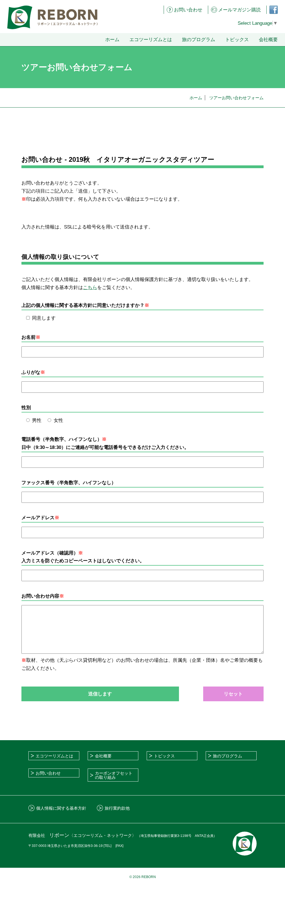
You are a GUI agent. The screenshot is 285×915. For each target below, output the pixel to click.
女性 (58, 420)
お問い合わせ (188, 10)
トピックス (237, 39)
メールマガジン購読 (239, 10)
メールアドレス (40, 517)
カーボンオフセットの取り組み (113, 775)
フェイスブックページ (271, 10)
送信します (100, 694)
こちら (90, 287)
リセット (233, 694)
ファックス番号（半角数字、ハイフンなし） (68, 482)
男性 (36, 420)
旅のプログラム (198, 39)
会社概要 (268, 39)
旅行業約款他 (117, 808)
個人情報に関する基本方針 (61, 808)
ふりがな (30, 372)
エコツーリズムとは (150, 39)
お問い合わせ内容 (42, 596)
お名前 (30, 337)
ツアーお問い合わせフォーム (236, 97)
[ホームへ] (52, 17)
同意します (44, 318)
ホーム (112, 39)
